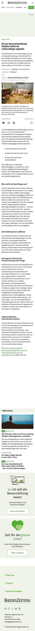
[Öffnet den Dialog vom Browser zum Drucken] (14, 123)
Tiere (25, 7)
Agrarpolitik (10, 7)
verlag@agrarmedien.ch (12, 622)
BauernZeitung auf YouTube (16, 609)
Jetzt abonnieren (17, 511)
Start (3, 7)
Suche (33, 3)
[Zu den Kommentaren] (31, 123)
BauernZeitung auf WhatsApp (12, 609)
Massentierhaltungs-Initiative (18, 77)
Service (9, 583)
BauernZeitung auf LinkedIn (19, 609)
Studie (8, 132)
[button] (2, 2)
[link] (17, 435)
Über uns (10, 575)
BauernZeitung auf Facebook (5, 609)
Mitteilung (9, 209)
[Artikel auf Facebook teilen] (3, 123)
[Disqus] (17, 382)
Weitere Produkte (14, 591)
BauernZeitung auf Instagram (9, 609)
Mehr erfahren (17, 553)
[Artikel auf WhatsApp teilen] (8, 123)
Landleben (18, 7)
